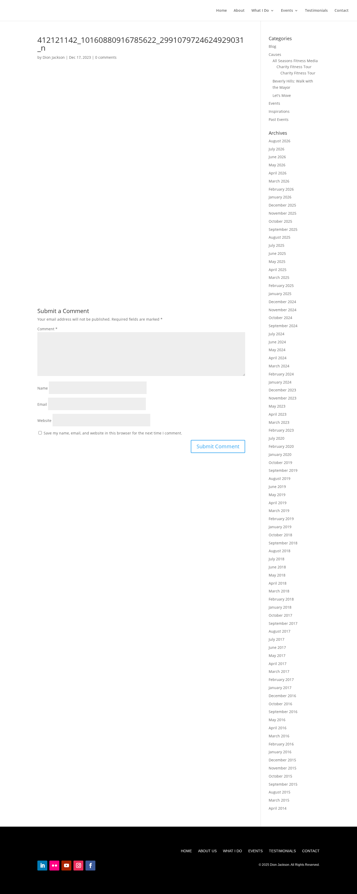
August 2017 (279, 631)
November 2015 (282, 768)
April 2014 (277, 808)
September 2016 (283, 711)
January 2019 (280, 526)
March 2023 (279, 422)
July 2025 (276, 245)
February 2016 (281, 744)
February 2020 (281, 446)
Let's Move (282, 95)
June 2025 (277, 253)
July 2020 (276, 438)
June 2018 (277, 566)
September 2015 (283, 784)
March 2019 (279, 510)
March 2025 (279, 277)
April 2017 (277, 663)
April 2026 (277, 172)
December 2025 (282, 205)
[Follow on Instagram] (78, 866)
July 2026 (276, 148)
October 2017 (280, 615)
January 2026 (280, 197)
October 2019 (280, 462)
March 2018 (279, 591)
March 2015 (279, 800)
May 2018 (277, 575)
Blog (272, 46)
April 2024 (277, 357)
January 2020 (280, 454)
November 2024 (282, 309)
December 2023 (282, 389)
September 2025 (283, 229)
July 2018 (276, 558)
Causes (275, 54)
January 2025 (280, 293)
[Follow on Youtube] (66, 866)
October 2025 (280, 221)
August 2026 (279, 140)
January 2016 (280, 751)
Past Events (279, 119)
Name (42, 388)
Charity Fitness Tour (294, 66)
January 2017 (280, 687)
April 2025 (277, 269)
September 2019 (283, 470)
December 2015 (282, 759)
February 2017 (281, 679)
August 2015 (279, 792)
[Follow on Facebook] (90, 866)
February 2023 (281, 430)
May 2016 (277, 719)
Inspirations (279, 111)
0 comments (106, 57)
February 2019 (281, 518)
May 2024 (277, 349)
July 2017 (276, 639)
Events (287, 11)
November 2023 (282, 398)
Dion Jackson (54, 57)
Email (42, 404)
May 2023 (277, 406)
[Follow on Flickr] (54, 866)
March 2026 (279, 181)
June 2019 (277, 486)
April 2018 (277, 583)
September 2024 (283, 325)
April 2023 (277, 414)
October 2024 (280, 317)
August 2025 (279, 237)
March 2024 (279, 365)
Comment (47, 328)
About (239, 11)
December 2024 (282, 301)
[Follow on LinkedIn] (42, 866)
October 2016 (280, 703)
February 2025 (281, 285)
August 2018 (279, 550)
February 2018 (281, 599)
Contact (342, 11)
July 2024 (276, 333)
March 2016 (279, 735)
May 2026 (277, 164)
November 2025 (282, 213)
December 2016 (282, 695)
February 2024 (281, 374)
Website (44, 420)
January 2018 (280, 607)
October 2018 (280, 534)
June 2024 (277, 341)
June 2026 (277, 156)
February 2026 (281, 189)
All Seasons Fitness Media (295, 60)
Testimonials (316, 11)
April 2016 (277, 727)
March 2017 (279, 671)
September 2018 (283, 542)
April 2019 (277, 502)
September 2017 (283, 623)
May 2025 (277, 261)
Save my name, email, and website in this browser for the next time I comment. (113, 433)
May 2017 (277, 655)
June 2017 (277, 647)
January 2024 (280, 382)
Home (221, 11)
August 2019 (279, 478)
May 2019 (277, 494)
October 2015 (280, 776)
